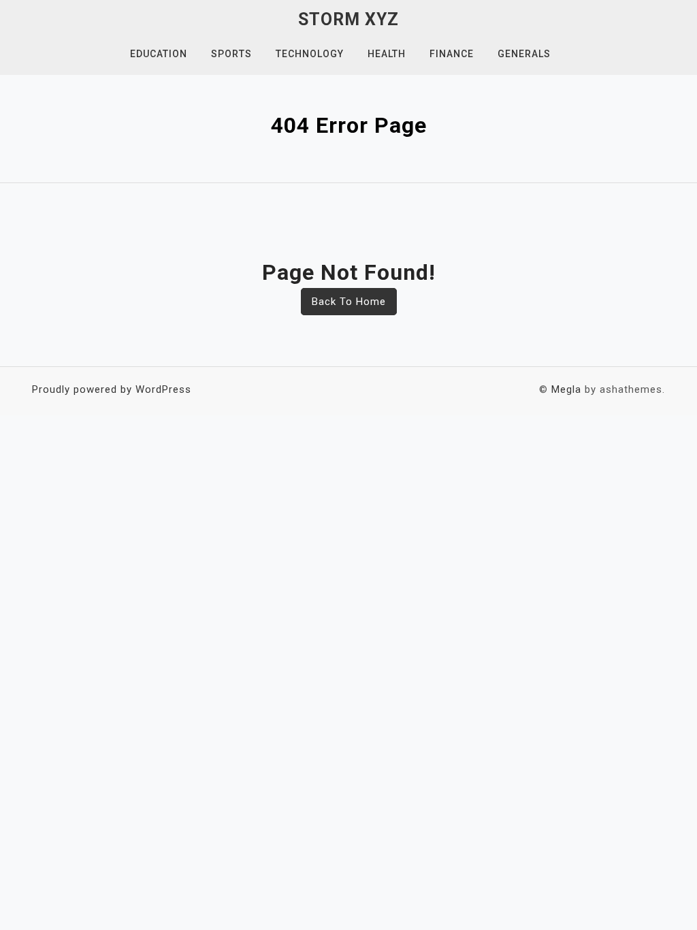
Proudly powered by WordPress (111, 389)
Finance (451, 53)
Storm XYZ (348, 19)
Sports (231, 53)
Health (387, 53)
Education (158, 53)
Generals (524, 53)
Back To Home (349, 301)
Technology (310, 53)
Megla (566, 389)
